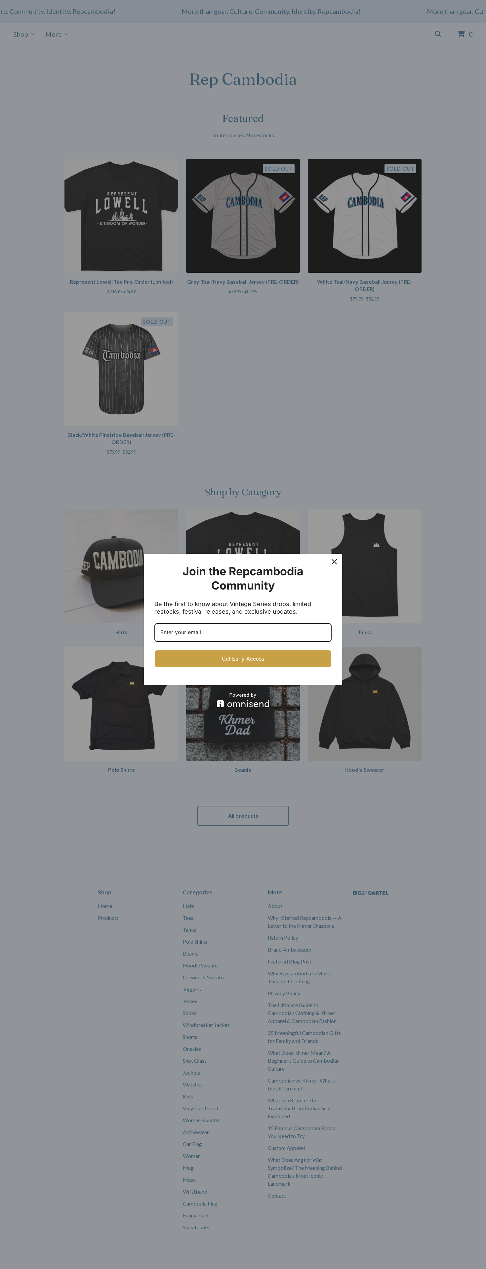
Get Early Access (243, 658)
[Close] (334, 562)
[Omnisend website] (243, 700)
